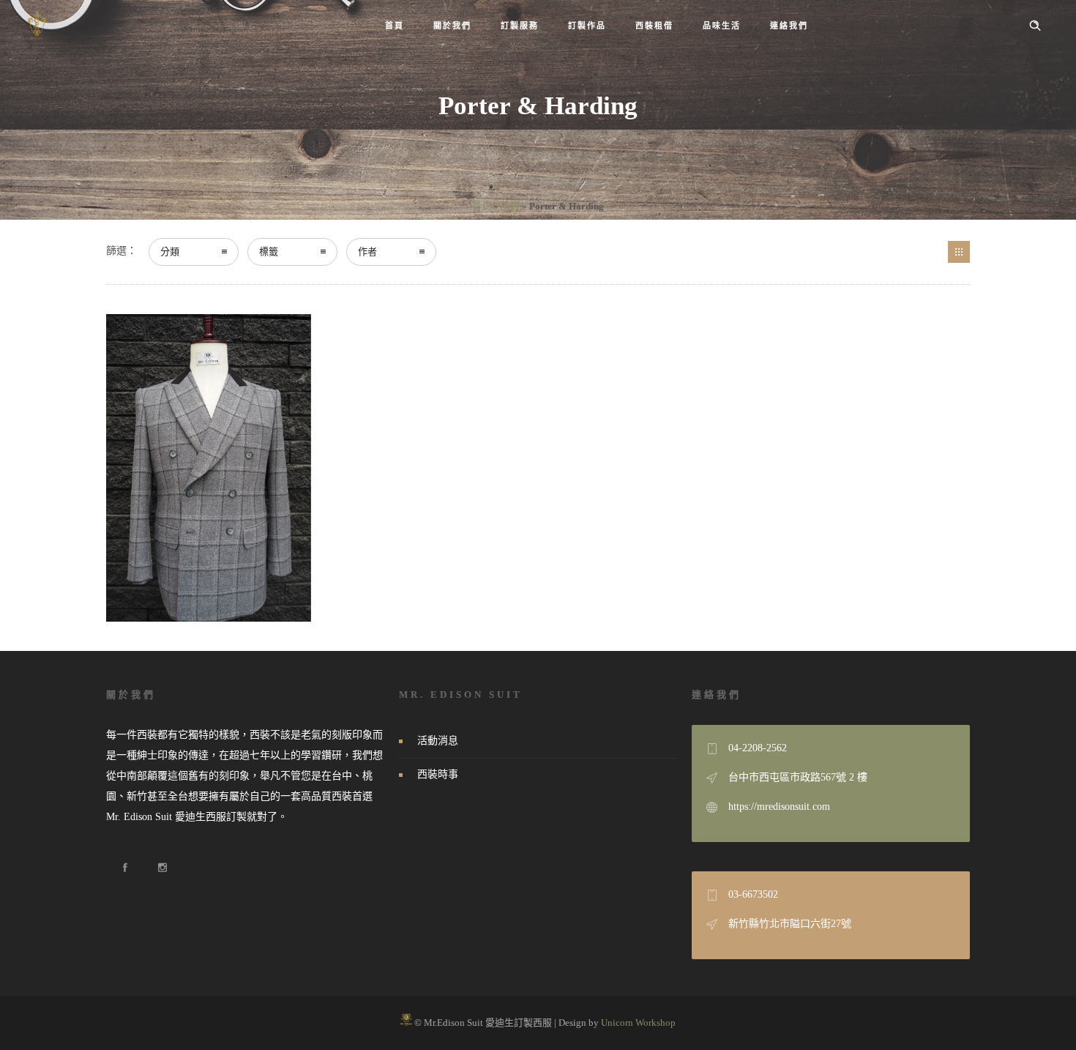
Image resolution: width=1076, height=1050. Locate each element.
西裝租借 (654, 25)
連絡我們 (789, 25)
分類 (169, 251)
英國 (510, 206)
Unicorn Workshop (638, 1022)
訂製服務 (520, 25)
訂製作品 (587, 25)
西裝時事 (437, 774)
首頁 (394, 25)
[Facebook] (124, 867)
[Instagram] (161, 867)
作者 (367, 251)
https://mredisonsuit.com (779, 806)
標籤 (268, 251)
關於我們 (452, 25)
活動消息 (437, 740)
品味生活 (722, 25)
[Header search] (1035, 26)
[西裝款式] (959, 252)
